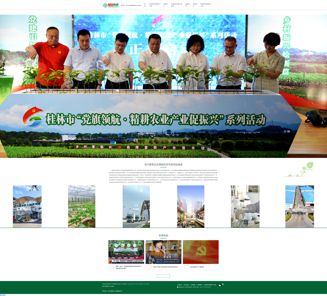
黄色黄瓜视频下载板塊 (176, 5)
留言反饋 (186, 285)
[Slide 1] (156, 156)
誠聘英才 (195, 5)
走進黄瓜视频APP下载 (154, 5)
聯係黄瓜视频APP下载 (206, 5)
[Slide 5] (168, 156)
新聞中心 (166, 5)
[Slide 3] (162, 156)
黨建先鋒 (188, 5)
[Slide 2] (159, 156)
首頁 (145, 5)
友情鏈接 (193, 285)
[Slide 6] (171, 156)
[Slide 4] (165, 156)
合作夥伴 (179, 285)
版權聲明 (199, 285)
